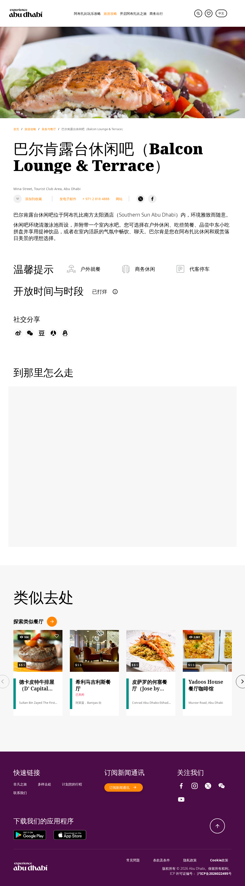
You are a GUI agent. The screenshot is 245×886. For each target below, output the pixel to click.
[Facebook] (152, 199)
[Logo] (26, 13)
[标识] (30, 869)
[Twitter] (140, 199)
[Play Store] (33, 834)
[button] (221, 13)
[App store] (70, 834)
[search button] (198, 13)
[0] (209, 13)
